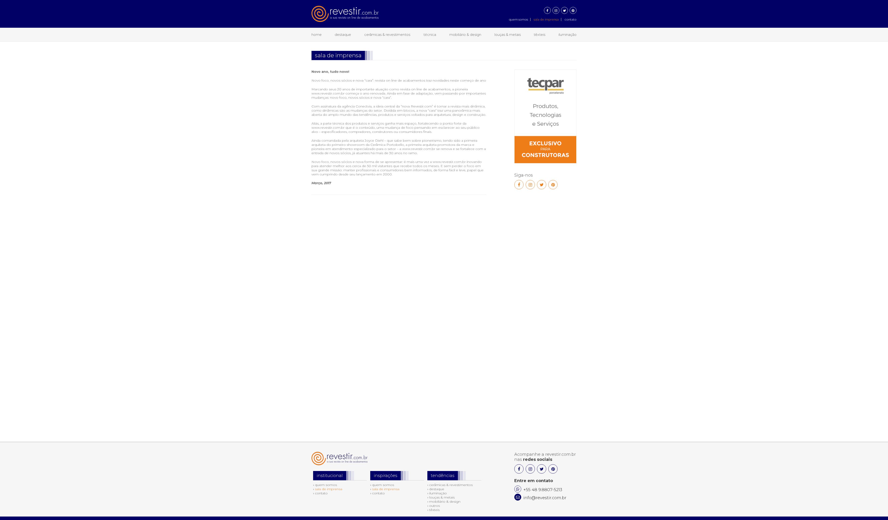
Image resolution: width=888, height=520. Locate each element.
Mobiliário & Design (465, 34)
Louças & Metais (507, 34)
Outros (434, 506)
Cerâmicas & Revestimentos (387, 34)
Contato (570, 19)
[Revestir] (345, 11)
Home (316, 34)
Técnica (429, 34)
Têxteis (539, 34)
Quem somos (518, 19)
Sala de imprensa (546, 19)
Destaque (343, 34)
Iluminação (567, 34)
